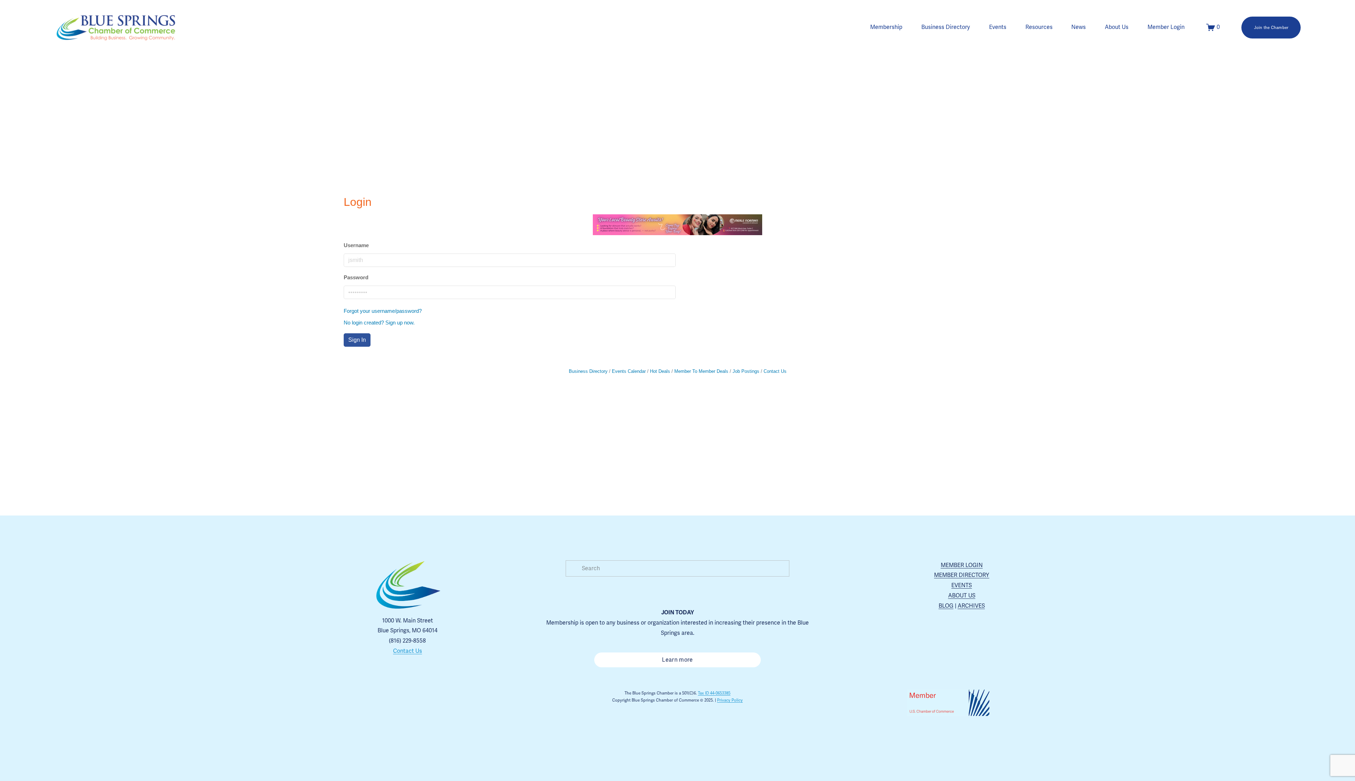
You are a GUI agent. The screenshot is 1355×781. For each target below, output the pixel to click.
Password (356, 277)
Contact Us (775, 371)
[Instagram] (383, 706)
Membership (886, 27)
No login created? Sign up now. (379, 323)
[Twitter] (415, 706)
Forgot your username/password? (383, 311)
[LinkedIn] (432, 706)
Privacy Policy (730, 700)
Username (356, 245)
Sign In (357, 340)
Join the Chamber (1271, 27)
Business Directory (945, 27)
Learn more (677, 659)
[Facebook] (399, 706)
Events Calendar (629, 371)
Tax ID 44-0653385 (714, 693)
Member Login (1166, 27)
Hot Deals (660, 371)
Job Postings (746, 371)
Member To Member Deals (701, 371)
